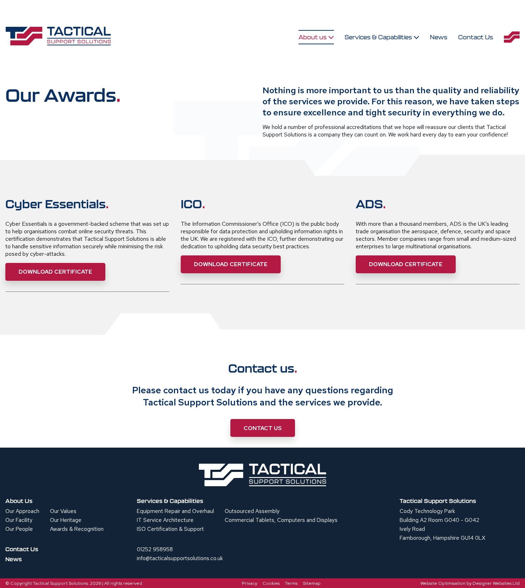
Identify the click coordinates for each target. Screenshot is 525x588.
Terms (291, 583)
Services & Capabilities (379, 37)
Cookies (271, 583)
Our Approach (22, 511)
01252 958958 (155, 549)
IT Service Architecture (165, 520)
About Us (18, 501)
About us (313, 37)
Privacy (249, 583)
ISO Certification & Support (170, 529)
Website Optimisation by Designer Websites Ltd (470, 583)
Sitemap (312, 583)
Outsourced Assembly (252, 511)
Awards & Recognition (77, 529)
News (439, 37)
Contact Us (475, 37)
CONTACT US (263, 428)
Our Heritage (65, 520)
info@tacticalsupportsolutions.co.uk (180, 558)
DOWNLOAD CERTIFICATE (55, 271)
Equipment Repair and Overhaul (175, 511)
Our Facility (18, 520)
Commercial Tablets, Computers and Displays (281, 520)
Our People (19, 529)
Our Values (63, 511)
